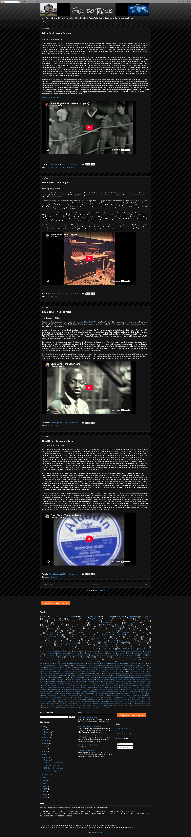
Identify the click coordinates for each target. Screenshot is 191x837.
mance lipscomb (82, 647)
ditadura (123, 683)
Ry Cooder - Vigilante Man (86, 751)
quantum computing (51, 657)
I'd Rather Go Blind (60, 651)
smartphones (89, 701)
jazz (82, 617)
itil (93, 689)
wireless (89, 707)
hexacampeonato (144, 687)
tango (59, 631)
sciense (60, 649)
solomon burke (82, 669)
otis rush (72, 667)
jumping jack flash (93, 665)
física (97, 687)
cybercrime (53, 629)
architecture (69, 623)
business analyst (140, 679)
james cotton (61, 655)
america (114, 677)
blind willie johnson (142, 627)
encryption (84, 685)
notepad (44, 695)
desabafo (76, 683)
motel (94, 693)
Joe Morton (45, 673)
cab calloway (94, 661)
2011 (44, 792)
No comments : (74, 164)
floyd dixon (54, 577)
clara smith (111, 653)
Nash (104, 673)
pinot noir (82, 697)
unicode (93, 705)
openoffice (76, 695)
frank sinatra (105, 663)
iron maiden (88, 689)
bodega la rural (74, 653)
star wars (138, 701)
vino (120, 633)
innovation (56, 647)
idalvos (57, 689)
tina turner (83, 643)
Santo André (115, 675)
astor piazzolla (113, 631)
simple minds (80, 701)
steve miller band (52, 703)
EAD (125, 671)
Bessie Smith (93, 623)
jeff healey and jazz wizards (80, 665)
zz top (96, 649)
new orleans (142, 693)
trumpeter (69, 705)
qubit (122, 667)
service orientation (65, 701)
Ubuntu (132, 643)
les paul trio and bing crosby (57, 639)
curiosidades (143, 661)
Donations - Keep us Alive (55, 603)
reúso (87, 699)
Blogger (99, 832)
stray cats (70, 703)
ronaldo (112, 699)
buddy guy (73, 621)
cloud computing (87, 619)
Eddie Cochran (132, 671)
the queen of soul (114, 629)
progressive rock (130, 621)
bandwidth (43, 679)
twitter (87, 705)
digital (117, 683)
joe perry (108, 689)
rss (122, 699)
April (46, 754)
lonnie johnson (94, 621)
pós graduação (131, 697)
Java (149, 671)
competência (131, 681)
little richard (74, 633)
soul (72, 167)
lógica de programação (108, 691)
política (99, 697)
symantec (85, 703)
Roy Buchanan (61, 621)
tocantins (148, 703)
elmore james (52, 627)
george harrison (50, 655)
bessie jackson (137, 651)
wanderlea (137, 705)
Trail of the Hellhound (123, 728)
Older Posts (144, 585)
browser (126, 679)
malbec (42, 643)
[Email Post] (82, 164)
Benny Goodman (87, 671)
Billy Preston (115, 657)
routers (117, 699)
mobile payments (63, 693)
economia (44, 685)
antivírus (131, 639)
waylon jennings (147, 705)
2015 (44, 780)
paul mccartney (141, 695)
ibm (122, 637)
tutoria (82, 705)
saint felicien (136, 699)
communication (133, 661)
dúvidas (149, 683)
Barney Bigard (69, 671)
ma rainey (93, 633)
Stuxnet (57, 677)
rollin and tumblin (76, 629)
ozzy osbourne (103, 695)
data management (141, 681)
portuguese (106, 697)
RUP (72, 675)
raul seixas (108, 617)
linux (73, 647)
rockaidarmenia (104, 699)
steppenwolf (146, 701)
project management (142, 647)
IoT (145, 671)
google (136, 663)
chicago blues (146, 617)
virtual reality (117, 705)
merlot (136, 691)
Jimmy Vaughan (92, 651)
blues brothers (89, 635)
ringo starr (69, 657)
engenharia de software (95, 685)
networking (56, 667)
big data (57, 679)
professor (113, 697)
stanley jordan (130, 701)
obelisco (50, 695)
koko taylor (72, 625)
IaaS (69, 651)
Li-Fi (59, 673)
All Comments (123, 747)
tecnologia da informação (114, 703)
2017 (44, 729)
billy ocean (85, 679)
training (58, 705)
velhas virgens (108, 705)
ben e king (50, 679)
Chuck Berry (89, 627)
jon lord (141, 689)
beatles (138, 639)
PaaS (120, 643)
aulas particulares (144, 677)
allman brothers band (118, 659)
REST (126, 643)
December (47, 732)
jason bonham (100, 689)
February (47, 760)
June (46, 749)
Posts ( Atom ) (100, 590)
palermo (111, 695)
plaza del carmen (100, 667)
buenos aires (147, 623)
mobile (54, 693)
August (46, 743)
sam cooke (43, 701)
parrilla (123, 695)
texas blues (133, 617)
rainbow (139, 697)
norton (149, 693)
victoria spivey (87, 639)
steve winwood (62, 703)
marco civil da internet (121, 691)
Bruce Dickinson (98, 671)
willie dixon (107, 619)
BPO (62, 671)
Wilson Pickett (68, 635)
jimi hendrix (55, 633)
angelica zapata (122, 677)
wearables (44, 707)
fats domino (148, 685)
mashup (131, 691)
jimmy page (104, 641)
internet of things (78, 689)
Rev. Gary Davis (110, 639)
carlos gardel (57, 681)
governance (134, 645)
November (47, 735)
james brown (129, 637)
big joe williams (125, 631)
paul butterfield (131, 695)
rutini (130, 699)
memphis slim (142, 635)
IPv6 (141, 657)
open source (64, 629)
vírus (149, 669)
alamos (108, 677)
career (42, 641)
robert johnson (117, 623)
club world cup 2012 (62, 645)
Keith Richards (98, 639)
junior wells (65, 633)
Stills (52, 677)
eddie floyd (54, 167)
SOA (131, 619)
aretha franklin (128, 627)
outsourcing (79, 667)
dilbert (64, 663)
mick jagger (49, 667)
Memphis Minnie (92, 631)
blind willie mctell (104, 637)
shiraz (73, 701)
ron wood (77, 657)
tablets (104, 703)
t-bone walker (78, 627)
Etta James (58, 623)
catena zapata (66, 681)
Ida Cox (113, 643)
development (58, 663)
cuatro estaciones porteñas (79, 645)
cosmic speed (121, 653)
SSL (71, 659)
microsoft (71, 639)
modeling (80, 693)
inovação (63, 689)
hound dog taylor (145, 645)
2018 (44, 727)
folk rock (97, 663)
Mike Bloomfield (115, 651)
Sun (62, 677)
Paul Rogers (57, 675)
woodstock (83, 621)
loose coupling (70, 691)
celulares (74, 681)
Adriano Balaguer (79, 637)
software (82, 649)
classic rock (94, 617)
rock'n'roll (120, 617)
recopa (62, 657)
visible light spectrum (128, 705)
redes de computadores (59, 699)
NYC (100, 673)
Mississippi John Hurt (132, 623)
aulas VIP (135, 677)
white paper (70, 707)
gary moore (111, 645)
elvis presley (106, 621)
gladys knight (115, 687)
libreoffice (62, 691)
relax (75, 699)
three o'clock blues (137, 669)
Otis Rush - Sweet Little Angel (87, 717)
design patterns (85, 683)
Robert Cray (109, 625)
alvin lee (128, 659)
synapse (92, 703)
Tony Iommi (85, 659)
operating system (85, 695)
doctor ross (136, 683)
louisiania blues (144, 641)
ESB (124, 649)
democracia (69, 683)
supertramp (78, 703)
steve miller (43, 703)
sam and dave (145, 699)
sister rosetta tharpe (71, 649)
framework (91, 687)
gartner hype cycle (114, 663)
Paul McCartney (48, 675)
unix (145, 669)
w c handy (68, 637)
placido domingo (91, 697)
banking (42, 661)
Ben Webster (78, 671)
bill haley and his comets (74, 679)
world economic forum (98, 707)
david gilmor (49, 663)
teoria (133, 703)
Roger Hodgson (106, 675)
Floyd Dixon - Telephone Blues (57, 441)
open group (64, 667)
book (113, 679)
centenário (43, 629)
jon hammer (134, 689)
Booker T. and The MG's (108, 649)
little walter (84, 633)
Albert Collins (128, 633)
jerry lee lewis (94, 641)
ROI (68, 675)
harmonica (66, 641)
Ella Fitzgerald (132, 649)
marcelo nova (143, 665)
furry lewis (115, 637)
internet (69, 665)
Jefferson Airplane (79, 651)
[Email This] (86, 164)
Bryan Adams (107, 671)
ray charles (49, 637)
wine (70, 631)
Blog (44, 22)
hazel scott (123, 687)
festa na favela (46, 687)
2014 (44, 783)
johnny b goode (116, 689)
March (46, 757)
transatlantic (59, 637)
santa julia (50, 701)
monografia (88, 693)
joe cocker (113, 641)
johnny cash (125, 689)
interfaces (69, 689)
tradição (52, 705)
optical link (94, 695)
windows (82, 707)
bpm (83, 653)
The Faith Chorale (77, 677)
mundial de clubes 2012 (97, 647)
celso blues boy (101, 653)
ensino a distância (113, 685)
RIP (101, 625)
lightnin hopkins (119, 635)
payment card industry (57, 697)
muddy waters (140, 619)
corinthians (71, 617)
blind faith (92, 679)
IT (144, 657)
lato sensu (55, 691)
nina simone (122, 647)
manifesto (135, 665)
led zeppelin (103, 665)
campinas (102, 661)
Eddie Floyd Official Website (51, 97)
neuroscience (133, 693)
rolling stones (143, 621)
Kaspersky (55, 619)
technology (83, 625)
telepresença (126, 703)
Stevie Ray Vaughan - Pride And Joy (89, 726)
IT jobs (149, 657)
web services (106, 657)
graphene (142, 663)
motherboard (101, 693)
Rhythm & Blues (64, 167)
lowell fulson (97, 691)
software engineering (71, 669)
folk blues (83, 687)
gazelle (108, 687)
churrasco (111, 681)
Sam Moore (77, 659)
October (47, 737)
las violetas (48, 691)
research (133, 667)
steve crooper (101, 669)
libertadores (122, 641)
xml (106, 707)
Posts (121, 744)
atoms (142, 659)
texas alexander (100, 629)
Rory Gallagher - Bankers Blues (88, 736)
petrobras (75, 697)
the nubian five (140, 703)
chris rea (104, 681)
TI (70, 677)
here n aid (135, 687)
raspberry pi (146, 697)
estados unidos (124, 685)
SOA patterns (64, 659)
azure (147, 659)
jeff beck (125, 629)
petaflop (131, 647)
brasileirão (119, 679)
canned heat (90, 653)
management (127, 665)
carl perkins (50, 641)
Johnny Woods (103, 651)
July (45, 746)
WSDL (93, 677)
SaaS (60, 635)
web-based (62, 707)
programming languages (112, 667)
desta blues (94, 683)
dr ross (143, 683)
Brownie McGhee (79, 631)
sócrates (98, 703)
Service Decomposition (136, 675)
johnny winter (118, 621)
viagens (78, 639)
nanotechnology (133, 655)
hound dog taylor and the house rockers (54, 665)
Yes (97, 677)
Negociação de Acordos (133, 673)
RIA (64, 675)
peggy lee (68, 697)
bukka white (135, 631)
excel (131, 685)
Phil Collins (93, 625)
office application (59, 695)
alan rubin (99, 659)
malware (45, 619)
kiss (146, 689)
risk (147, 667)
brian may (78, 661)
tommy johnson (93, 643)
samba (85, 657)
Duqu (120, 671)
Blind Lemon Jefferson (142, 633)
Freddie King (135, 657)
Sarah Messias (124, 675)
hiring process (43, 689)
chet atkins (97, 681)
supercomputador (111, 669)
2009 (44, 797)
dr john (58, 641)
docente (129, 683)
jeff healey (84, 641)
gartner (102, 687)
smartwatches (98, 701)
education (69, 685)
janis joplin (75, 641)
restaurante (43, 649)
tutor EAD (76, 705)
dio (69, 663)
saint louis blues (45, 623)
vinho (64, 631)
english (105, 685)
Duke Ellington (104, 643)
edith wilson (62, 685)
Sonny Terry (103, 631)
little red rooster (131, 635)
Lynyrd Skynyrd (77, 673)
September (48, 740)
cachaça (50, 681)
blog (98, 679)
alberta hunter (122, 639)
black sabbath (50, 653)
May (46, 751)
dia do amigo (111, 683)
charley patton (47, 625)
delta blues (57, 617)
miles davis (122, 655)
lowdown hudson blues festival (84, 691)
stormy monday (103, 633)
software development (58, 669)
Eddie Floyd (60, 43)
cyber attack (99, 635)
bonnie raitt (50, 645)
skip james (51, 631)
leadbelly (138, 637)
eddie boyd (54, 296)
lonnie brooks (132, 641)
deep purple (137, 653)
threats (129, 669)
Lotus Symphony (66, 673)
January (47, 774)
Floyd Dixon (73, 449)
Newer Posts (47, 585)
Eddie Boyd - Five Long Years (56, 312)
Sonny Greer (45, 677)
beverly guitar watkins (52, 661)
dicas (91, 645)
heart (129, 687)
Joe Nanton (53, 673)
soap (104, 701)
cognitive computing (121, 681)
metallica (142, 691)
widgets (76, 707)
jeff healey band (73, 655)
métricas (116, 693)
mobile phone (72, 693)
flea (69, 687)
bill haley (63, 679)
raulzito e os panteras (45, 699)
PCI (41, 675)
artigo (129, 677)
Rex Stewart (86, 675)
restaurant (81, 699)
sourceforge (122, 701)
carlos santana (111, 661)
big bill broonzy (137, 625)
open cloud (68, 695)
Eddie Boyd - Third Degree (55, 183)
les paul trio (108, 635)
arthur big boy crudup (122, 625)
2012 (44, 789)
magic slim (93, 655)
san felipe (48, 669)
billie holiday (79, 635)
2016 (44, 778)
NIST (95, 673)
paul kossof (50, 643)
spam (124, 619)
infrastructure (46, 647)
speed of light (92, 669)
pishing (117, 619)
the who (91, 657)
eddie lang (98, 645)
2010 (44, 794)
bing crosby (71, 661)
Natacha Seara (121, 673)
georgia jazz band (123, 645)
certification (82, 681)
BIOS (57, 671)
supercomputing (73, 643)
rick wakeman (94, 699)
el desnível (77, 685)
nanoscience (112, 647)
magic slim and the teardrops (107, 655)
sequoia (57, 701)
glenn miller (130, 663)
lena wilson (111, 665)
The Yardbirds (127, 651)
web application (53, 707)
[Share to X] (92, 164)
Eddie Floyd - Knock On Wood (57, 33)
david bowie (61, 683)
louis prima (119, 665)
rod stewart (52, 649)
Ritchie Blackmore (95, 675)
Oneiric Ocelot (145, 673)
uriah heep (100, 705)
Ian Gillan (140, 671)
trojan (98, 657)
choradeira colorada (122, 661)
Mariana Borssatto (87, 673)
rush (126, 699)
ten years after (121, 669)
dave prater (53, 683)
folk (105, 645)
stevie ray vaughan (65, 627)
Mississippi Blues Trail (123, 733)
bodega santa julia (105, 679)
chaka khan (90, 681)
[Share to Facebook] (94, 164)
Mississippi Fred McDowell (48, 635)
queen (127, 667)
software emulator (112, 701)
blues (48, 167)
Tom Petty (86, 677)
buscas (132, 679)
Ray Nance (78, 675)
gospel (47, 633)
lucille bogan (84, 655)
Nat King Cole (111, 673)
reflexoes (70, 699)
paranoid (117, 695)
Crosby (115, 671)
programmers (121, 697)
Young (102, 677)
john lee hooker (61, 625)
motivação (109, 693)
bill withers (62, 661)
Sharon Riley (147, 675)
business (146, 639)
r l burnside (142, 629)
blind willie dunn (142, 643)
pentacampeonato (88, 667)
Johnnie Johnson (92, 637)
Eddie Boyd (89, 193)
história (51, 689)
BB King (50, 621)
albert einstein (107, 659)
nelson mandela (124, 693)
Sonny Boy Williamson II (104, 627)
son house (89, 629)
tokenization (45, 705)
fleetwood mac (75, 687)
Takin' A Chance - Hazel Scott (87, 745)
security (98, 619)
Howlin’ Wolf (105, 623)
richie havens (140, 667)
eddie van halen (53, 685)
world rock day (45, 671)
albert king (118, 627)
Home (96, 585)
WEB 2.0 (92, 659)
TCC (66, 677)
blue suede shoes (62, 653)
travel (63, 705)
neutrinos (143, 655)
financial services (56, 687)
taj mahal (89, 649)
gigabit (123, 663)
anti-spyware (136, 659)
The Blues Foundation (123, 731)
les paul (133, 629)
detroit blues (102, 683)
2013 (44, 786)
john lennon (65, 647)
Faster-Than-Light (125, 657)
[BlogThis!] (89, 164)
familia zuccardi (139, 685)
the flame (113, 633)
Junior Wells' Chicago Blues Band (50, 659)
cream (129, 653)
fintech (64, 687)
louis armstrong (81, 623)
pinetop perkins (61, 643)
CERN (119, 649)
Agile (52, 671)
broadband (86, 661)
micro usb (48, 693)
